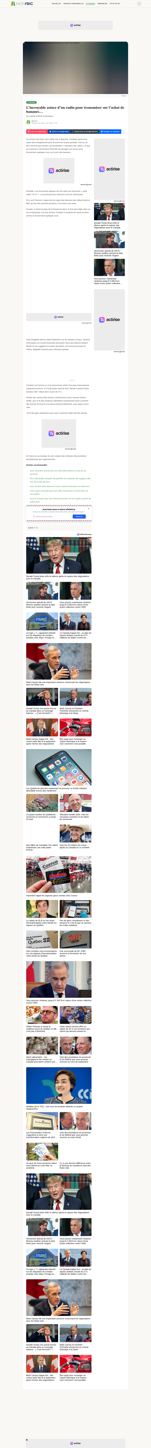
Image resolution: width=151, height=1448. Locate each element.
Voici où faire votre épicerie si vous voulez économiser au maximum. (60, 486)
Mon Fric (34, 121)
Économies (31, 102)
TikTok (34, 194)
